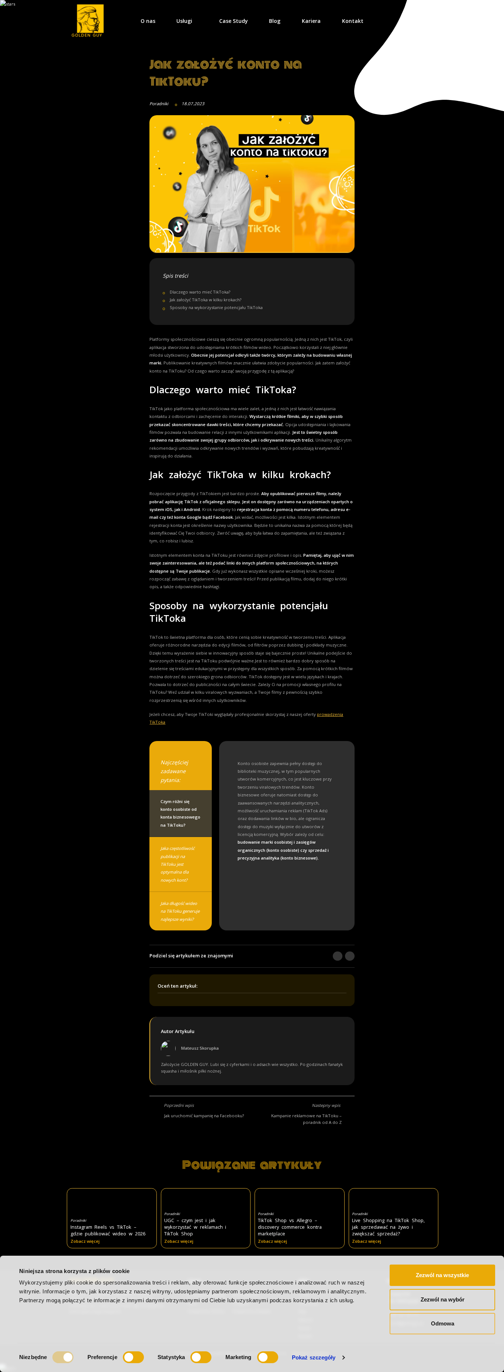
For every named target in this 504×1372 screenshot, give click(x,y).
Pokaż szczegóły (314, 1357)
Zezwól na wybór (443, 1299)
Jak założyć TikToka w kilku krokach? (205, 299)
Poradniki (158, 103)
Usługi (184, 20)
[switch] (133, 1357)
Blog (274, 20)
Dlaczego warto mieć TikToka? (200, 292)
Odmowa (442, 1323)
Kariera (311, 20)
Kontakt (352, 20)
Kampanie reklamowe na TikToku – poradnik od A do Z (306, 1119)
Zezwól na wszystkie (442, 1275)
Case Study (233, 20)
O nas (148, 20)
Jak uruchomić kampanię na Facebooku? (204, 1115)
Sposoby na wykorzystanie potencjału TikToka (216, 307)
